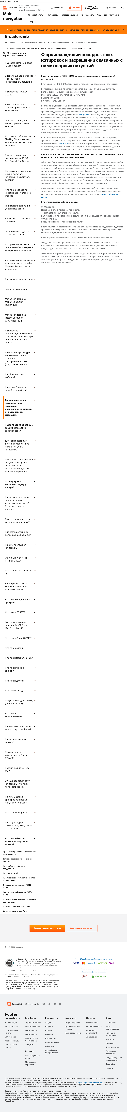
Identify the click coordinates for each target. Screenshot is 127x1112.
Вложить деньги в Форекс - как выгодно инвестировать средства (19, 78)
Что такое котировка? (17, 812)
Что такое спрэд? (14, 648)
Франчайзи (110, 1064)
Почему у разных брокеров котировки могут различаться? (16, 799)
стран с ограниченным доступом (90, 1083)
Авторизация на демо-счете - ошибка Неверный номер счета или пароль (19, 247)
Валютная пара (48, 216)
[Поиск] (122, 8)
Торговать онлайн (33, 1022)
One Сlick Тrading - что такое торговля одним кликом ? (17, 123)
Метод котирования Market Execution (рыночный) (16, 302)
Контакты (110, 1039)
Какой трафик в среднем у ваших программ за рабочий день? (19, 428)
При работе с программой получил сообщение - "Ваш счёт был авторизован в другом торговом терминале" (19, 465)
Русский (113, 8)
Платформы (52, 15)
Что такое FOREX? (15, 612)
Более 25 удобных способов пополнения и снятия (94, 959)
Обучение (114, 15)
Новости (109, 1068)
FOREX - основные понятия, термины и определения (74, 42)
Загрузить (29, 1045)
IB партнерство (112, 1047)
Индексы (49, 1026)
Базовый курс (92, 1022)
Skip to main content (9, 1)
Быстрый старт (12, 1026)
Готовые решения (69, 15)
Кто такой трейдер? (15, 690)
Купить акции (11, 1022)
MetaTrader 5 (31, 1034)
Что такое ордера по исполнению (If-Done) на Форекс (18, 193)
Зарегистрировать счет (47, 928)
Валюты (48, 1030)
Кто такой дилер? (14, 680)
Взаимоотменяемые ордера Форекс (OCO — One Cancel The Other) (18, 158)
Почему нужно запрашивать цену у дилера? (15, 484)
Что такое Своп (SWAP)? (18, 638)
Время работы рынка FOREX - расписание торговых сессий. (16, 586)
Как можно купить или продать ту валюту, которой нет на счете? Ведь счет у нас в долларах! (17, 503)
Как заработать (35, 15)
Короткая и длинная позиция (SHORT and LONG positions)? (16, 625)
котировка (84, 114)
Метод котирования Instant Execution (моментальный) (16, 317)
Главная (11, 42)
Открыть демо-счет (82, 928)
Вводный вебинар (94, 1026)
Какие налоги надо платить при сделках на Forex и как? (17, 107)
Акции (48, 1022)
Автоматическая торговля (19, 279)
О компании (111, 1022)
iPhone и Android (32, 1026)
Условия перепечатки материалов (93, 969)
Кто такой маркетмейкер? (19, 658)
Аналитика (102, 15)
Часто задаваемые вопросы (33, 42)
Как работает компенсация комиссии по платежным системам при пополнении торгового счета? (19, 336)
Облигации (50, 1046)
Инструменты (87, 15)
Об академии (91, 1037)
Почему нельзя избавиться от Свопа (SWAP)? (16, 755)
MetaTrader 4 (31, 1030)
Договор (109, 1043)
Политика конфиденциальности (94, 972)
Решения (29, 1051)
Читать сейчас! (110, 30)
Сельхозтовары (52, 1042)
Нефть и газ (50, 1038)
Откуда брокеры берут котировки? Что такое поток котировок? (17, 784)
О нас (33, 22)
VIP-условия (10, 1037)
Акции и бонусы (12, 1041)
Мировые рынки (72, 1022)
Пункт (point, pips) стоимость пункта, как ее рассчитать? (18, 825)
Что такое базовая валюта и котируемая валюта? (16, 841)
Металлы (49, 1034)
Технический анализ (16, 289)
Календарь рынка (73, 1033)
